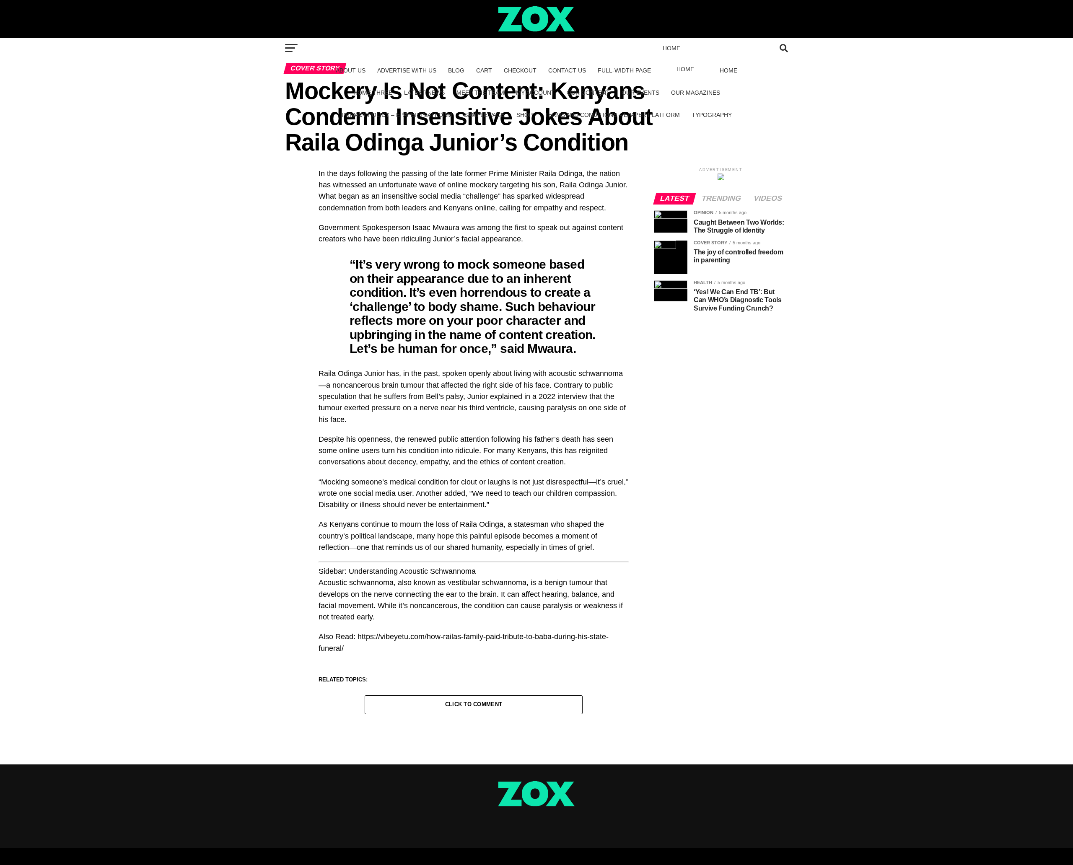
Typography (712, 114)
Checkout (520, 70)
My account (535, 92)
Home (671, 48)
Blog (456, 70)
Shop (524, 114)
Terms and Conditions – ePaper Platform (612, 114)
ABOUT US (350, 70)
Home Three (372, 92)
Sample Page (484, 114)
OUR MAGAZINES (695, 92)
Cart (484, 70)
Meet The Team (480, 92)
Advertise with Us (406, 70)
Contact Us (567, 70)
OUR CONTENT (588, 92)
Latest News (424, 92)
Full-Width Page (624, 70)
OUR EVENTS (640, 92)
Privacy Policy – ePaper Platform (397, 114)
